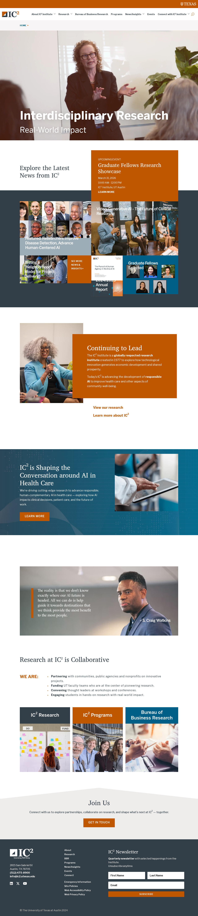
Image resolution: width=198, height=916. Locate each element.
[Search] (192, 14)
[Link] (10, 14)
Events (151, 14)
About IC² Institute (42, 14)
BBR (66, 858)
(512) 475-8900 (20, 872)
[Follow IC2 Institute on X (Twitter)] (18, 883)
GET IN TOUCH (99, 822)
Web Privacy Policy (74, 894)
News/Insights (133, 14)
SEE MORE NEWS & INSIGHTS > (77, 265)
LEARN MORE (106, 192)
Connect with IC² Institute (172, 14)
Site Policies (71, 886)
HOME (23, 25)
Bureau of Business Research (91, 14)
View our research (108, 407)
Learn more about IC (111, 415)
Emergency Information (77, 882)
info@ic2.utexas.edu (22, 876)
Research (63, 14)
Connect (69, 875)
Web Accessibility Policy (77, 890)
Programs (116, 14)
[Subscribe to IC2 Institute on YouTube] (25, 883)
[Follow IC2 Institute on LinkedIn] (12, 883)
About (67, 850)
